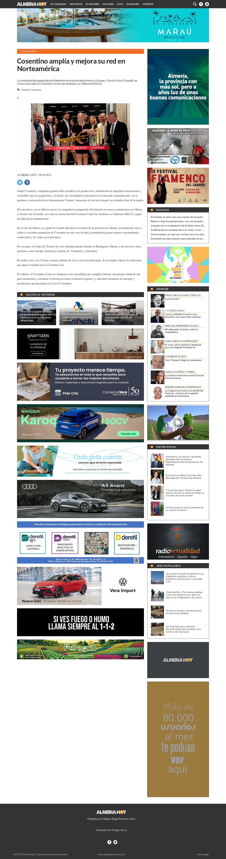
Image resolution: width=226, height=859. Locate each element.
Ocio (120, 4)
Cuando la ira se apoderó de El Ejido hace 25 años (180, 225)
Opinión (147, 4)
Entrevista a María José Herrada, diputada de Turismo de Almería (184, 476)
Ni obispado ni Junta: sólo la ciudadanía (181, 330)
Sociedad (133, 4)
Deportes (76, 4)
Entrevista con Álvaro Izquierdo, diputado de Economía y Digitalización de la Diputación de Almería (184, 460)
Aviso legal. (203, 854)
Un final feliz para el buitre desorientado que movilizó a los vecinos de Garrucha (183, 629)
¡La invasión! (172, 299)
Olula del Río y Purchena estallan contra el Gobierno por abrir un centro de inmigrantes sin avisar (184, 595)
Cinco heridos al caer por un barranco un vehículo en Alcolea (186, 234)
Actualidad (58, 4)
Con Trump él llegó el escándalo (183, 360)
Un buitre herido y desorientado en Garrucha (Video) (184, 612)
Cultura (108, 4)
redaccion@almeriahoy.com (111, 854)
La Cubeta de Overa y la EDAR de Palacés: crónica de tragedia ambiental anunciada (184, 393)
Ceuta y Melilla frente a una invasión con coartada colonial (183, 315)
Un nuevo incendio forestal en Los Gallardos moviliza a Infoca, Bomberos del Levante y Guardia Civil (185, 577)
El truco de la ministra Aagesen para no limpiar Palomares (183, 346)
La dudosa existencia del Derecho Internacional (184, 376)
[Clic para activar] (195, 4)
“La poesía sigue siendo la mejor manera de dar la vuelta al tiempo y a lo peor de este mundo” (185, 493)
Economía (92, 4)
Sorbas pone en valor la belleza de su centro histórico (184, 508)
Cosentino (25, 89)
